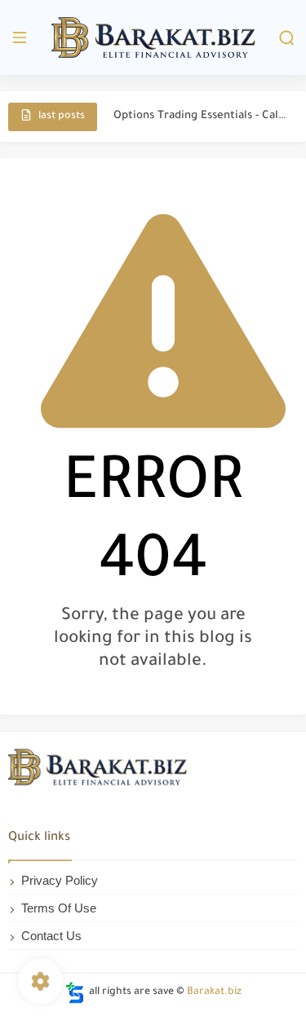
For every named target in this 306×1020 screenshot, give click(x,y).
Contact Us (51, 936)
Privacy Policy (59, 880)
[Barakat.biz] (153, 37)
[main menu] (19, 38)
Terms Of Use (58, 908)
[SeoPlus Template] (75, 993)
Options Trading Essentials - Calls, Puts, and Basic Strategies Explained (201, 116)
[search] (286, 38)
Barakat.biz (214, 992)
